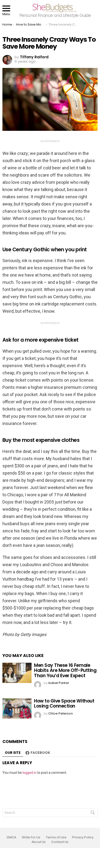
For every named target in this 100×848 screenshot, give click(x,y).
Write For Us (31, 837)
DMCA (11, 837)
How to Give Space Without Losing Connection (64, 703)
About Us (39, 842)
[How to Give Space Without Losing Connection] (17, 708)
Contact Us (59, 842)
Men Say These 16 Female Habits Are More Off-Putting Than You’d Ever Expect (65, 670)
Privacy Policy (82, 837)
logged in (29, 773)
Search (93, 813)
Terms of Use (56, 837)
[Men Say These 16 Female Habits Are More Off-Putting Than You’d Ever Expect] (17, 673)
